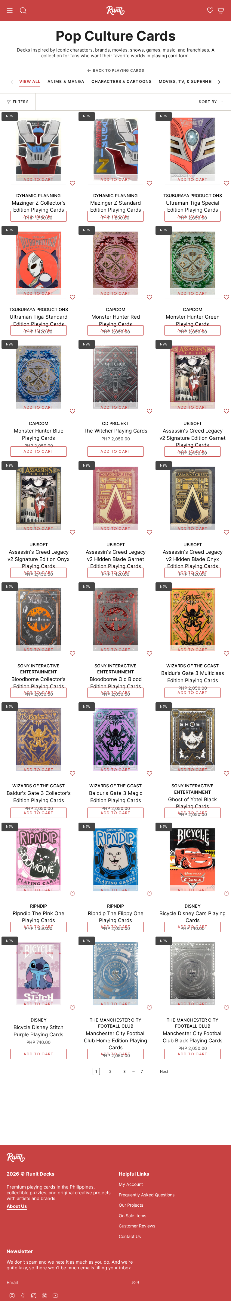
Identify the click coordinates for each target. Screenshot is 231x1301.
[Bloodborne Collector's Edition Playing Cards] (38, 619)
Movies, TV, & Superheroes (191, 81)
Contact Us (130, 1236)
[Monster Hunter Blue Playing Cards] (38, 377)
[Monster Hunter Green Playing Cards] (192, 263)
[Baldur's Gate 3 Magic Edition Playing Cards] (115, 739)
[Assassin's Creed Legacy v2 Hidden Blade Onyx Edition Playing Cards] (192, 498)
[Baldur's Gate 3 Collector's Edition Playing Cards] (38, 739)
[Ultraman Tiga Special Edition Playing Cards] (192, 149)
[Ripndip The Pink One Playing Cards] (38, 859)
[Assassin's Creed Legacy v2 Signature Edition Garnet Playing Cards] (192, 377)
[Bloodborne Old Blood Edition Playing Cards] (115, 619)
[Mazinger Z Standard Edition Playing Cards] (115, 149)
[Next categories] (219, 82)
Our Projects (131, 1205)
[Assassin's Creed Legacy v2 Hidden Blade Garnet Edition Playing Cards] (115, 498)
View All (29, 81)
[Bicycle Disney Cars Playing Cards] (192, 859)
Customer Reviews (137, 1225)
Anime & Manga (66, 81)
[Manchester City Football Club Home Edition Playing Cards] (115, 973)
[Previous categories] (12, 82)
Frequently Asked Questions (146, 1194)
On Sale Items (132, 1215)
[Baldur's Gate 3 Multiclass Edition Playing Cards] (192, 619)
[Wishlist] (210, 10)
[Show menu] (10, 10)
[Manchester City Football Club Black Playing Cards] (192, 973)
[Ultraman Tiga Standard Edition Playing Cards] (38, 263)
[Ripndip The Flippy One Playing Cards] (115, 859)
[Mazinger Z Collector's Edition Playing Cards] (38, 149)
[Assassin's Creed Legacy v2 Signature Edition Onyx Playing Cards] (38, 498)
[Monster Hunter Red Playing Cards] (115, 263)
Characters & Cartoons (121, 81)
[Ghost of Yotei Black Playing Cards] (192, 739)
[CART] (221, 10)
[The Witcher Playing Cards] (115, 377)
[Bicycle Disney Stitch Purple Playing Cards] (38, 973)
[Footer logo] (16, 1157)
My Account (131, 1184)
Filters (21, 102)
